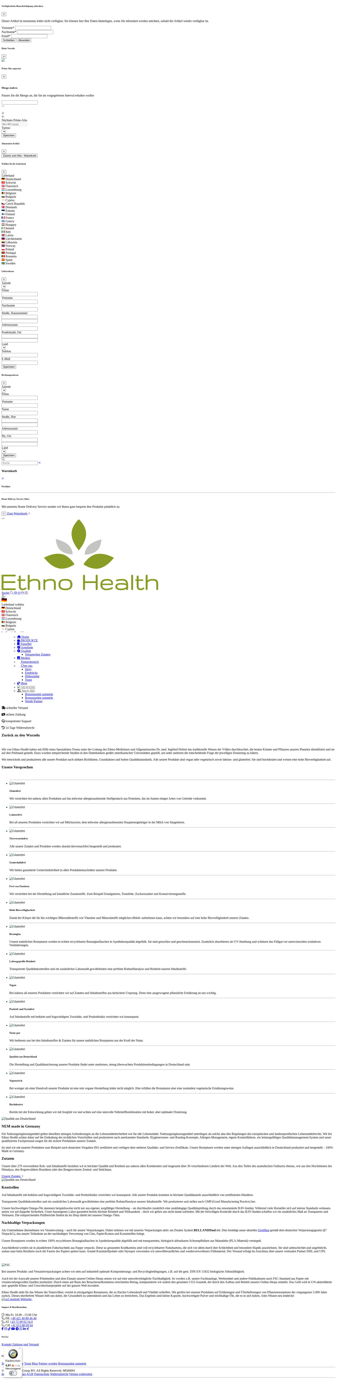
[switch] (13, 1373)
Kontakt (7, 1344)
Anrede (6, 283)
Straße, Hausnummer (14, 313)
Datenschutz (41, 1374)
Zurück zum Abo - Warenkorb (19, 155)
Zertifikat (263, 1230)
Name (5, 409)
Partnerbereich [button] (29, 661)
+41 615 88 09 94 (22, 1325)
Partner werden (48, 1363)
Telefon (6, 351)
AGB (30, 1374)
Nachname (8, 305)
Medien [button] (25, 658)
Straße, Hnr (9, 416)
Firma (5, 290)
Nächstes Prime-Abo (14, 120)
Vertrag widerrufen (80, 1374)
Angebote (26, 647)
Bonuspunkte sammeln (39, 694)
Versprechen (32, 654)
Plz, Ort (6, 436)
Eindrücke (31, 672)
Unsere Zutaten (11, 1176)
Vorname (7, 297)
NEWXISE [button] (27, 687)
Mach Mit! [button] (28, 690)
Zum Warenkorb (17, 513)
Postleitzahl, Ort (11, 332)
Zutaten (45, 654)
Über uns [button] (26, 665)
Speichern (8, 135)
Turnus (6, 127)
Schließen (8, 40)
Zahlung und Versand (25, 1344)
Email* (6, 36)
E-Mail (6, 359)
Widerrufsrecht (59, 1374)
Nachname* (9, 32)
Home (25, 637)
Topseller (26, 644)
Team (28, 679)
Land (5, 344)
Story (28, 669)
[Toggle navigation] (3, 518)
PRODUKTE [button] (29, 640)
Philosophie (32, 676)
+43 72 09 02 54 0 (21, 1321)
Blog (23, 683)
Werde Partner (34, 701)
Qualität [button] (25, 651)
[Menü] (19, 1349)
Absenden (24, 40)
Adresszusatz (10, 324)
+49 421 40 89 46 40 (23, 1318)
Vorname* (8, 27)
